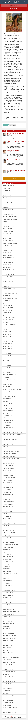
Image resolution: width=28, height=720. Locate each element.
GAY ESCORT (6, 387)
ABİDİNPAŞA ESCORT (8, 185)
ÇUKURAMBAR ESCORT (9, 315)
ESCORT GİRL (6, 339)
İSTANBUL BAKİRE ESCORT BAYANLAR (13, 434)
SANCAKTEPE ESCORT (9, 595)
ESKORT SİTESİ (7, 353)
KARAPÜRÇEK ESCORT (9, 478)
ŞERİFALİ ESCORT (7, 621)
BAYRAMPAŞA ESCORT (9, 262)
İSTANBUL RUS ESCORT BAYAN (11, 458)
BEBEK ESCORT (7, 264)
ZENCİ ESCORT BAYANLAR (10, 707)
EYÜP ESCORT (6, 367)
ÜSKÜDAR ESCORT (8, 676)
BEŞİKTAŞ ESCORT (8, 267)
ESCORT (5, 329)
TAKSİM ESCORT (7, 628)
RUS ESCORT (6, 588)
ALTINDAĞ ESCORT (8, 200)
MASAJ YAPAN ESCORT (9, 523)
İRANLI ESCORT (7, 425)
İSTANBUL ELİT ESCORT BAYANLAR (12, 437)
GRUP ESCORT (7, 413)
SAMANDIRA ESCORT (8, 592)
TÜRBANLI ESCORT (8, 645)
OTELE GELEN (6, 568)
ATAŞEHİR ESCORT (8, 231)
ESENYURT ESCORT (8, 351)
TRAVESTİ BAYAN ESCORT (9, 636)
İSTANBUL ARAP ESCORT (9, 427)
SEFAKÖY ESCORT (8, 600)
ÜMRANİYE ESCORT (8, 669)
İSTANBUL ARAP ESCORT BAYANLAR (12, 430)
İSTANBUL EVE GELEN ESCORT (11, 451)
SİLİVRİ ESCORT (7, 607)
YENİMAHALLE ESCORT (9, 698)
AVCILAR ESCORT (7, 233)
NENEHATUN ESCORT (8, 547)
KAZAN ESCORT (7, 489)
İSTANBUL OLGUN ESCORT (10, 456)
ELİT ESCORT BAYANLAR (9, 324)
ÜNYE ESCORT (7, 674)
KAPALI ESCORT (7, 470)
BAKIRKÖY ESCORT (8, 250)
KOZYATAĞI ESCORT (8, 501)
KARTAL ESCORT (7, 480)
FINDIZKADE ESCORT (8, 382)
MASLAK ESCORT (7, 525)
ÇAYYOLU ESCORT (8, 308)
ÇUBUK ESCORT (7, 312)
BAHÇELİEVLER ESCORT (9, 245)
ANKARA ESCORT (7, 212)
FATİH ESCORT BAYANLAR (10, 375)
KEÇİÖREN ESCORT (8, 492)
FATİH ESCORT (7, 372)
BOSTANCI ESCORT (8, 284)
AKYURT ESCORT (7, 193)
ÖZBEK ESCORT (7, 571)
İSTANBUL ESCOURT (8, 446)
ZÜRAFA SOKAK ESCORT (9, 712)
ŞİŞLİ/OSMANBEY (10, 2)
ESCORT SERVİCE (7, 343)
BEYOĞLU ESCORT (8, 276)
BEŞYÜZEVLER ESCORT (9, 269)
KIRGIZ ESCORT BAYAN (9, 497)
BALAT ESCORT (7, 252)
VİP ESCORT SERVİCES (9, 686)
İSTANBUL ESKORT (8, 449)
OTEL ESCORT (7, 566)
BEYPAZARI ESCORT (8, 279)
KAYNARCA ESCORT (8, 487)
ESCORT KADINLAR (8, 341)
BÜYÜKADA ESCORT (8, 286)
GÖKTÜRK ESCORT (8, 403)
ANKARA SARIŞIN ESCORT (10, 217)
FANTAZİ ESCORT (7, 370)
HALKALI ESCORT (7, 422)
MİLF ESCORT (6, 540)
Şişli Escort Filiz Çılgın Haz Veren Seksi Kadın (15, 134)
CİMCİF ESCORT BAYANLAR (10, 298)
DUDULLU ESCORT (8, 319)
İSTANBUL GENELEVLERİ (9, 454)
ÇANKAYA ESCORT (8, 300)
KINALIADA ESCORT (8, 494)
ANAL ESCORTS (7, 207)
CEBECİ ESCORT (7, 291)
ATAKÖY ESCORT (7, 229)
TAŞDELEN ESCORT (8, 631)
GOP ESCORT (6, 401)
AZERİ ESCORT (7, 238)
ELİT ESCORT (6, 322)
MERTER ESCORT (7, 537)
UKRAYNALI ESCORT (8, 664)
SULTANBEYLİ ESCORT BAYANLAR (11, 612)
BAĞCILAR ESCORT (8, 240)
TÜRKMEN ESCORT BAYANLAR (11, 657)
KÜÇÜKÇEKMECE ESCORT (9, 509)
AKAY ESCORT (6, 190)
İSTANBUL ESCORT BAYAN (10, 439)
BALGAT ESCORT (7, 255)
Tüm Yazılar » (14, 178)
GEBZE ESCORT (7, 391)
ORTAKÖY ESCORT (8, 561)
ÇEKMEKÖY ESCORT (8, 310)
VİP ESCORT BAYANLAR (9, 681)
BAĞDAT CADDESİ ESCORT (10, 243)
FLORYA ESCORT (7, 384)
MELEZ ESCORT (7, 535)
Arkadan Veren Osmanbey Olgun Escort (16, 141)
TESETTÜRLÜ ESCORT (9, 633)
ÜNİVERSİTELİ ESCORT (9, 671)
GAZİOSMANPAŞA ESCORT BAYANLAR (12, 389)
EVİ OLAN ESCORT (8, 365)
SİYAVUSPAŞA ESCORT (9, 609)
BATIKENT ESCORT (8, 260)
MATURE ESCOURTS (8, 530)
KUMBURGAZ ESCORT (9, 504)
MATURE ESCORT (7, 528)
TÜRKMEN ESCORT (8, 655)
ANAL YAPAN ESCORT (8, 209)
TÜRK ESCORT (7, 647)
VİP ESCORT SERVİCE (8, 683)
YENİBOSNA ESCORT (8, 695)
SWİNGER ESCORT (8, 619)
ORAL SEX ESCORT (8, 557)
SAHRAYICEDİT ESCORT (9, 590)
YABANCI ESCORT (7, 691)
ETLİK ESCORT (7, 360)
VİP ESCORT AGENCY (8, 679)
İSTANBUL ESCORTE (8, 444)
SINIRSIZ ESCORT (7, 602)
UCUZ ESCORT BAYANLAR (9, 662)
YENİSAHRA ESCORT (8, 700)
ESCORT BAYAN (7, 331)
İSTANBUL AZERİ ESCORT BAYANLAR (12, 432)
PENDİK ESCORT (7, 576)
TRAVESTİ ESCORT (8, 640)
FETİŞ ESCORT (7, 377)
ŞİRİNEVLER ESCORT (8, 624)
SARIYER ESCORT (7, 597)
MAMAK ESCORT (7, 518)
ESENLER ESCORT (7, 348)
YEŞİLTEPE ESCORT (8, 703)
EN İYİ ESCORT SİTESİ (8, 327)
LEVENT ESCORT (7, 511)
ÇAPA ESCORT (6, 303)
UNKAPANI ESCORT (8, 667)
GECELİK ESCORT (7, 394)
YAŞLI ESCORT (7, 693)
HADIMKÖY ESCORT (8, 420)
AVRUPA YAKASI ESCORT (9, 236)
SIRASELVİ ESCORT (8, 604)
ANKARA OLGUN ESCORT (9, 214)
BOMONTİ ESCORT (8, 281)
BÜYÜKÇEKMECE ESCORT (9, 288)
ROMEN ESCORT (7, 585)
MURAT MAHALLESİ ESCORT (10, 545)
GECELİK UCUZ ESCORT (9, 396)
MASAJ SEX (6, 521)
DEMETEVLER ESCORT (9, 317)
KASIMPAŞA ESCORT (8, 482)
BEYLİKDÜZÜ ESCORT (8, 274)
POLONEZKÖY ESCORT (9, 578)
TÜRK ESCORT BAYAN (8, 652)
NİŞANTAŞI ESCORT (8, 552)
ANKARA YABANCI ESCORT (10, 219)
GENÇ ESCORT (7, 399)
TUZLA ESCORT (7, 643)
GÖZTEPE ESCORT (8, 410)
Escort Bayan (13, 125)
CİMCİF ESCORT (7, 296)
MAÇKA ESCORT (7, 513)
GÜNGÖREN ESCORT (8, 418)
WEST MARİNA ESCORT (9, 688)
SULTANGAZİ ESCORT (8, 614)
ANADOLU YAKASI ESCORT (10, 205)
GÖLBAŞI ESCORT (7, 408)
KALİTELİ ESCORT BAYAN (9, 463)
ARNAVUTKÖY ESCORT (9, 226)
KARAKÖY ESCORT (8, 475)
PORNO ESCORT (7, 580)
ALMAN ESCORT (7, 195)
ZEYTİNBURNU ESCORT (9, 710)
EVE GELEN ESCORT (8, 363)
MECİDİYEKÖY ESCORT (9, 533)
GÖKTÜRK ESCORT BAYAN (10, 406)
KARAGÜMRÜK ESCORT (9, 473)
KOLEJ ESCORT (7, 499)
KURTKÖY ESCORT (8, 506)
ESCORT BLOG (7, 336)
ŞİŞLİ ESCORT (6, 626)
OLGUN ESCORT (7, 554)
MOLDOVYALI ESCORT (9, 542)
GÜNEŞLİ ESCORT (7, 415)
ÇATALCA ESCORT (7, 305)
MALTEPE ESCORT (8, 516)
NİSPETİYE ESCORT (8, 549)
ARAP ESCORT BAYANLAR (9, 224)
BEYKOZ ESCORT (7, 272)
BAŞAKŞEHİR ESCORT (8, 257)
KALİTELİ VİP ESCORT (8, 466)
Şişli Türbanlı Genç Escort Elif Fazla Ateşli (16, 170)
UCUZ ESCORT (7, 659)
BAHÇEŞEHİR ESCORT (8, 248)
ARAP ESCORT (7, 221)
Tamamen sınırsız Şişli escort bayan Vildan (15, 160)
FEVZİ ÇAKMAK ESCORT (9, 379)
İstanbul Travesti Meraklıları (13, 150)
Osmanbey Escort (7, 564)
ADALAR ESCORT (7, 188)
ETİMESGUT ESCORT (8, 358)
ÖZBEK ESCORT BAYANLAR (10, 573)
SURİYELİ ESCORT (7, 616)
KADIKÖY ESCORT (7, 461)
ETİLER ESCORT (7, 355)
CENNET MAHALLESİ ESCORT (10, 293)
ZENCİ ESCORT (7, 705)
